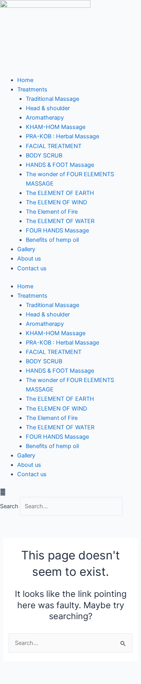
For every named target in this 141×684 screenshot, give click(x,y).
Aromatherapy (45, 117)
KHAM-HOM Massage (55, 126)
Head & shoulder (48, 108)
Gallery (26, 249)
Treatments (32, 89)
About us (29, 258)
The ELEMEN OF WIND (56, 202)
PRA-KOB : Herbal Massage (62, 136)
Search (9, 506)
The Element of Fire (52, 211)
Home (25, 80)
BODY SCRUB (44, 155)
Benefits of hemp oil (52, 239)
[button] (70, 492)
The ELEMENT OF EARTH (60, 192)
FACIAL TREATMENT (53, 146)
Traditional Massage (52, 98)
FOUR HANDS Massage (57, 230)
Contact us (32, 268)
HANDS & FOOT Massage (60, 164)
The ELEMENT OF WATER (60, 221)
